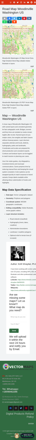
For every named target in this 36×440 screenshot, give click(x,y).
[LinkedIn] (24, 2)
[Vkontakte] (31, 408)
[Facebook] (14, 2)
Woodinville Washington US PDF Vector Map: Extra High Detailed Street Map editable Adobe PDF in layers (17, 105)
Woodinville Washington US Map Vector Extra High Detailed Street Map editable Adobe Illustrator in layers (17, 60)
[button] (27, 435)
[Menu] (2, 2)
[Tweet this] (14, 18)
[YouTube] (28, 2)
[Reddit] (31, 2)
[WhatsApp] (10, 2)
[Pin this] (24, 18)
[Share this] (9, 18)
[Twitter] (17, 2)
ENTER (31, 424)
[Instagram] (21, 2)
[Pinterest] (26, 408)
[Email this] (4, 18)
